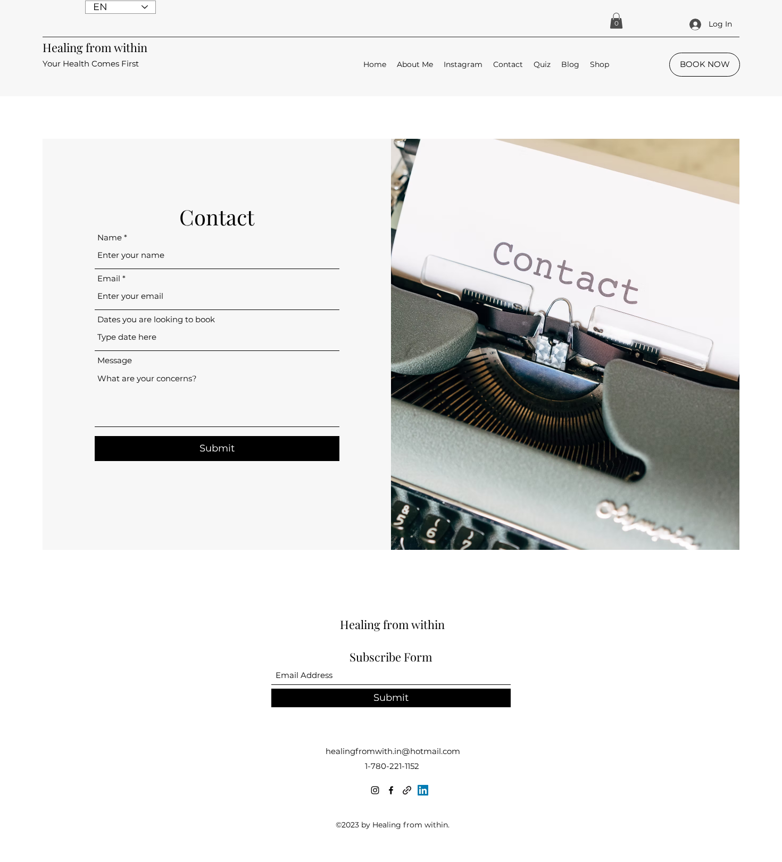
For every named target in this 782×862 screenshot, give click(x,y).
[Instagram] (375, 790)
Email (108, 278)
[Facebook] (391, 790)
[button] (616, 21)
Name (109, 237)
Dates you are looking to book (156, 319)
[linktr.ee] (407, 790)
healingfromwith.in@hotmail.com (393, 751)
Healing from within (95, 47)
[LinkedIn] (423, 790)
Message (114, 360)
